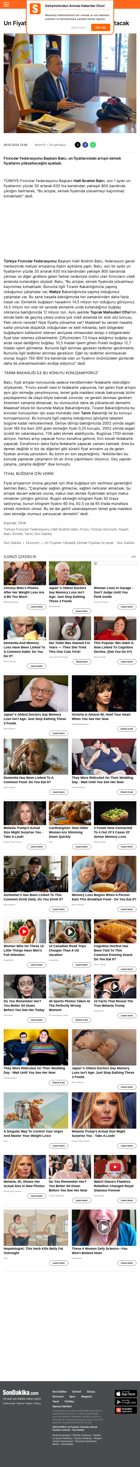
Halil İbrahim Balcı (88, 181)
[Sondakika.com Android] (126, 1401)
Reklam (20, 1403)
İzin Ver (101, 27)
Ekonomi (58, 1396)
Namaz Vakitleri (62, 1406)
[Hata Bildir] (67, 1444)
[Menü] (6, 4)
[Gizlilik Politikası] (82, 1435)
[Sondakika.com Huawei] (126, 1410)
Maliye (55, 292)
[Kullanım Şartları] (61, 1435)
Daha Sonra (78, 27)
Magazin (86, 1396)
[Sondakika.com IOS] (126, 1393)
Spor (72, 1396)
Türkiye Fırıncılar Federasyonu (30, 261)
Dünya (91, 1391)
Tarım (86, 413)
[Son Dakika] (22, 1392)
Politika (69, 1401)
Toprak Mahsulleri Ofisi (110, 312)
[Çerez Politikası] (83, 1438)
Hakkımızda (9, 1403)
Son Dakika (59, 1391)
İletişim (29, 1403)
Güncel (76, 1391)
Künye (37, 1403)
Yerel (55, 1401)
